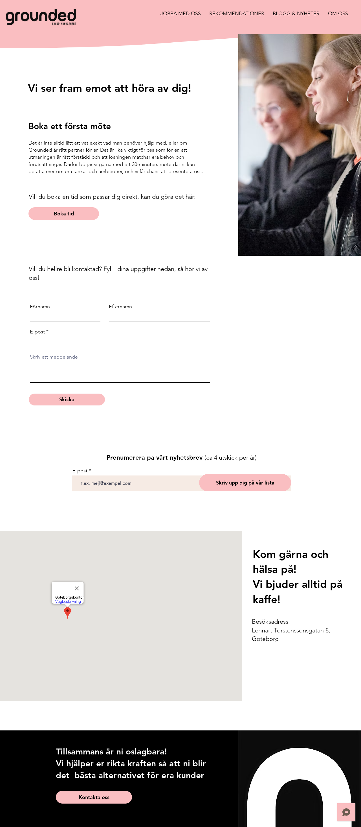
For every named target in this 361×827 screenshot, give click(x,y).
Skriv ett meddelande (54, 356)
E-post (37, 331)
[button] (180, 13)
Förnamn (40, 306)
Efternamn (120, 306)
